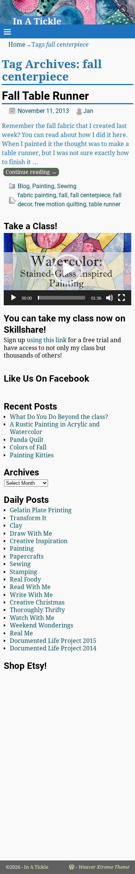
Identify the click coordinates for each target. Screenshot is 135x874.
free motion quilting (60, 204)
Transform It (28, 518)
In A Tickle (37, 21)
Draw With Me (31, 533)
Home (17, 44)
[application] (67, 269)
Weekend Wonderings (41, 625)
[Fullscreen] (121, 297)
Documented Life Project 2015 (53, 640)
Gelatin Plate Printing (41, 510)
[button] (67, 269)
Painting (43, 186)
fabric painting (37, 195)
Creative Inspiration (39, 541)
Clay (16, 525)
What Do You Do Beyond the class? (59, 416)
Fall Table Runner (45, 95)
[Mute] (109, 297)
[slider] (61, 298)
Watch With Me (32, 617)
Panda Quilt (27, 439)
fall (63, 195)
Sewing (66, 186)
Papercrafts (27, 556)
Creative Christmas (37, 602)
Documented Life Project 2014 (53, 648)
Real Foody (25, 579)
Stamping (23, 572)
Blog (24, 186)
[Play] (13, 297)
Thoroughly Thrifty (37, 610)
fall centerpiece (90, 195)
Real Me (21, 633)
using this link (46, 340)
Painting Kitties (32, 455)
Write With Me (31, 594)
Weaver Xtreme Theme (103, 867)
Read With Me (30, 587)
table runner (104, 204)
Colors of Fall (28, 447)
